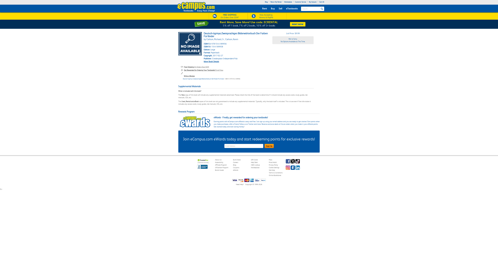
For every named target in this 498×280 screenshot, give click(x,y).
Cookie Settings (274, 168)
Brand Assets (219, 170)
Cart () (321, 2)
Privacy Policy (273, 165)
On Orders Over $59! (196, 67)
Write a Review (189, 76)
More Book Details (211, 61)
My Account (312, 2)
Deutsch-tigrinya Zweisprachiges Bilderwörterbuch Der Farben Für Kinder (203, 79)
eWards (235, 170)
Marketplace (288, 2)
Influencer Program (221, 168)
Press (270, 160)
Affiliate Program (221, 165)
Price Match (273, 162)
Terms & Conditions (276, 173)
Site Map (272, 170)
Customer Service (300, 2)
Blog (266, 2)
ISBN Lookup (255, 165)
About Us (218, 160)
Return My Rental (276, 2)
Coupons (236, 168)
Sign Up (269, 146)
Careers (235, 162)
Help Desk (254, 162)
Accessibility (219, 162)
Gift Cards (254, 160)
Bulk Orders (237, 160)
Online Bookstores (275, 175)
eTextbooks (292, 8)
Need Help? (240, 184)
